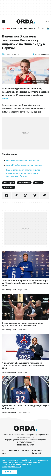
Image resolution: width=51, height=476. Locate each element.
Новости (15, 28)
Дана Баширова (42, 54)
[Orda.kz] (25, 432)
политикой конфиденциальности (16, 465)
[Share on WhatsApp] (25, 195)
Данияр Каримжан (9, 290)
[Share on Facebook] (6, 195)
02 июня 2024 (10, 54)
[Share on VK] (44, 195)
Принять (9, 472)
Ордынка (6, 28)
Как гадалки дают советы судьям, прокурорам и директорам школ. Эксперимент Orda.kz (23, 173)
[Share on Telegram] (16, 195)
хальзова (9, 187)
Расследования (26, 28)
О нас (3, 451)
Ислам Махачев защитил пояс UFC (23, 160)
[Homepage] (25, 21)
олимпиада (25, 183)
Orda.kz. (6, 98)
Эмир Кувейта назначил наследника (24, 165)
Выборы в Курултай (37, 451)
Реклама (25, 450)
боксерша (9, 183)
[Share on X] (34, 195)
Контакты (14, 450)
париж (39, 183)
